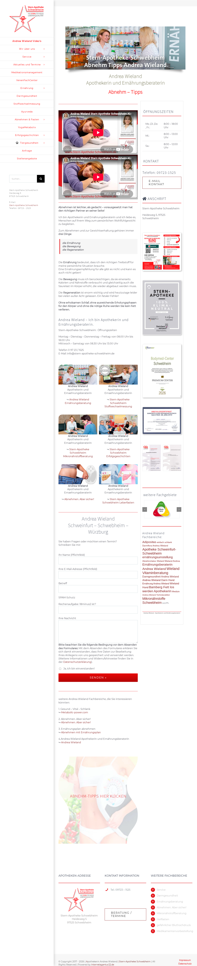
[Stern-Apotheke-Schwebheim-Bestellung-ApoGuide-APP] (162, 234)
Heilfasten (163, 919)
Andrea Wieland (71, 742)
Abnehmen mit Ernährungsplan (81, 732)
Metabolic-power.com (74, 712)
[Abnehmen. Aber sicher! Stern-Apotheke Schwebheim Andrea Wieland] (77, 484)
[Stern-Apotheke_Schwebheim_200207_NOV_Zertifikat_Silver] (162, 281)
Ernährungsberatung (170, 901)
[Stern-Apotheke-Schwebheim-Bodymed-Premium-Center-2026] (162, 345)
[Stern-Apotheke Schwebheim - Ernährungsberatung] (77, 386)
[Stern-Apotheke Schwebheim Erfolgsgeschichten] (118, 438)
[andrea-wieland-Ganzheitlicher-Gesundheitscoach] (162, 408)
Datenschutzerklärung (77, 662)
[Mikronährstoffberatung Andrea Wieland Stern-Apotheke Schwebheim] (77, 438)
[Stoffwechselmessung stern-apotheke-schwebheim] (118, 388)
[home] (79, 889)
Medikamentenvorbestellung (174, 931)
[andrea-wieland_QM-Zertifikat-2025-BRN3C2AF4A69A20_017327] (152, 458)
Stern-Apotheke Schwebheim (23, 205)
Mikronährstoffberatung (171, 913)
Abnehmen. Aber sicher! (76, 722)
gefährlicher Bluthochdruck (174, 925)
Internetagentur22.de (102, 964)
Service (161, 889)
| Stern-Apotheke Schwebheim (134, 961)
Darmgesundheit (167, 895)
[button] (144, 509)
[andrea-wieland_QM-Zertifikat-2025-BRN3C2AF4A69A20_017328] (172, 458)
